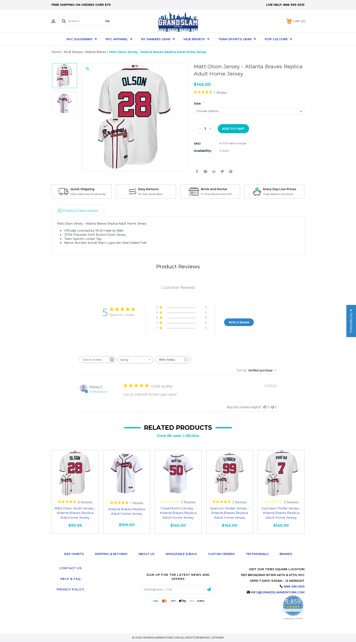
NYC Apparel (117, 39)
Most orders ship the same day (88, 194)
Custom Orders (221, 554)
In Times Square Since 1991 (216, 194)
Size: (199, 103)
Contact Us (71, 568)
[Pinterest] (231, 171)
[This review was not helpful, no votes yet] (272, 407)
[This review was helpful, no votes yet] (264, 407)
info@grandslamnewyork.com (277, 592)
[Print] (214, 171)
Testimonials (257, 554)
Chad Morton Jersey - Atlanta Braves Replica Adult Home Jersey (178, 512)
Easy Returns (148, 189)
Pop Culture (276, 39)
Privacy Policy (70, 589)
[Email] (205, 171)
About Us (146, 554)
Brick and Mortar (214, 189)
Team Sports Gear (235, 39)
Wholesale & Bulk (181, 554)
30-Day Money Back (150, 194)
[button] (351, 321)
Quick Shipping (82, 189)
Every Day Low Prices (279, 189)
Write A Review (239, 322)
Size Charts (74, 554)
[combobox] (135, 359)
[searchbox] (94, 359)
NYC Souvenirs (80, 39)
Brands (286, 554)
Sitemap (218, 637)
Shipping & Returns (111, 554)
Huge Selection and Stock (278, 194)
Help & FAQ (70, 579)
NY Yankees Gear (155, 39)
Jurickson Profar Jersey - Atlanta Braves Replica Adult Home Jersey (281, 512)
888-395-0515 (293, 5)
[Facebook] (197, 171)
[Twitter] (222, 171)
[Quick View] (75, 493)
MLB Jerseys (194, 39)
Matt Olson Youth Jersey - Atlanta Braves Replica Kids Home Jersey (75, 512)
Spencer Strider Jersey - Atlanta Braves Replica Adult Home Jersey (229, 512)
